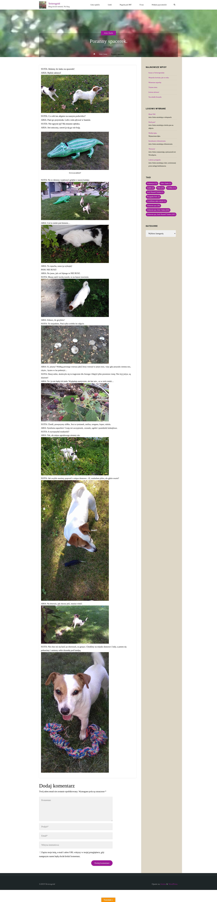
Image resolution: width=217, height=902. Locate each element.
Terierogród (54, 3)
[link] (174, 5)
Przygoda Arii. (153, 197)
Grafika (171, 188)
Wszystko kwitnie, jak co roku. (159, 78)
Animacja (152, 183)
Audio (150, 188)
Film (160, 188)
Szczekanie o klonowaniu (157, 141)
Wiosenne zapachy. (155, 82)
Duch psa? (152, 122)
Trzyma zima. (153, 87)
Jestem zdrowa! (154, 92)
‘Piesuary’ (152, 149)
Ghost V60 (152, 114)
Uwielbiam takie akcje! (156, 201)
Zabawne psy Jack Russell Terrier (161, 214)
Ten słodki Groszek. (155, 97)
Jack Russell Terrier (155, 192)
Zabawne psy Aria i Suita (158, 210)
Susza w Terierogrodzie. (157, 73)
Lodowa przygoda (155, 160)
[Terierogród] (42, 5)
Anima (163, 884)
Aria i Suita (108, 33)
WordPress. (173, 884)
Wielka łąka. (153, 133)
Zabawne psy (153, 206)
